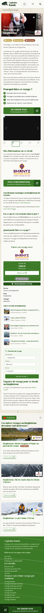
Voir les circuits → (22, 376)
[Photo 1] (7, 144)
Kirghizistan (19, 40)
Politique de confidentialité (13, 561)
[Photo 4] (33, 144)
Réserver (21, 273)
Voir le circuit (8, 457)
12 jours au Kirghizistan (22, 203)
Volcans (7, 573)
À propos (7, 556)
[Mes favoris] (33, 4)
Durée (7, 368)
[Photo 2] (16, 144)
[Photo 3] (24, 144)
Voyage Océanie (10, 599)
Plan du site (8, 559)
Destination (8, 354)
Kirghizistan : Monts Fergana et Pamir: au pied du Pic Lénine (21, 444)
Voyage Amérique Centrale (13, 584)
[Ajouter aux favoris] (39, 17)
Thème (7, 361)
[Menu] (25, 4)
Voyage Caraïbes (10, 593)
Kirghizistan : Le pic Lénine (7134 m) (18, 518)
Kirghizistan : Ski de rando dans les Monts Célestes (21, 480)
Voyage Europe (9, 595)
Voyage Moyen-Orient (12, 597)
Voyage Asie (8, 590)
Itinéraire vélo (9, 567)
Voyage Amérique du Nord (13, 586)
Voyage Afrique (9, 581)
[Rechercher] (40, 4)
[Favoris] (40, 431)
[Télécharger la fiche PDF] (34, 17)
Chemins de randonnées (12, 569)
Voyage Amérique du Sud (12, 588)
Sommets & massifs (11, 571)
